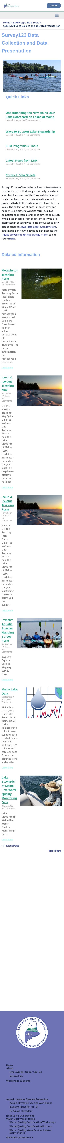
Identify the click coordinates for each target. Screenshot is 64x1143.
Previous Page (9, 845)
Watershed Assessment (19, 1137)
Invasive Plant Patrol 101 (24, 1106)
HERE (12, 238)
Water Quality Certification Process (31, 1126)
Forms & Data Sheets (20, 175)
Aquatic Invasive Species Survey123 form (25, 234)
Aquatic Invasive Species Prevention (27, 1099)
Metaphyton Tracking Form (10, 274)
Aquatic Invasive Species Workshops (31, 1102)
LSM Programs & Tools (22, 146)
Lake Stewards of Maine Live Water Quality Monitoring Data (9, 790)
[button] (54, 5)
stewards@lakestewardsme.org (37, 226)
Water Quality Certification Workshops (33, 1122)
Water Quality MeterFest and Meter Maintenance (31, 1131)
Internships (16, 1076)
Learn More (7, 367)
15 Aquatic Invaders (21, 1111)
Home (9, 1065)
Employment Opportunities (26, 1071)
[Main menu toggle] (57, 15)
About (9, 1068)
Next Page (56, 850)
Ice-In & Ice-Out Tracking (20, 1115)
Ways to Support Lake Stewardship (30, 131)
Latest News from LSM (21, 160)
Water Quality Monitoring (20, 1119)
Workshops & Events (18, 1081)
